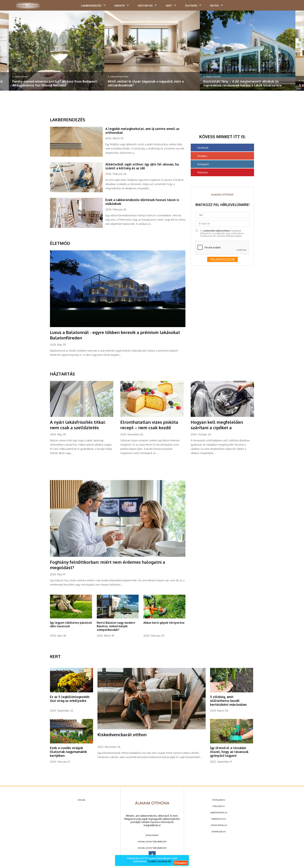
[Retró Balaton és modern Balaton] (118, 618)
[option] (56, 51)
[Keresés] (294, 6)
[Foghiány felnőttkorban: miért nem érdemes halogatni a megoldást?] (117, 556)
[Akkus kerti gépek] (164, 618)
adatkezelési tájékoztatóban (216, 230)
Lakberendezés (91, 5)
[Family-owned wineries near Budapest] (56, 51)
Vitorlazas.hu (218, 800)
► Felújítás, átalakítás (211, 77)
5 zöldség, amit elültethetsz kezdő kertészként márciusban (228, 700)
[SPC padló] (77, 156)
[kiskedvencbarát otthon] (151, 729)
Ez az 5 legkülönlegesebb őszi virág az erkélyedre (69, 699)
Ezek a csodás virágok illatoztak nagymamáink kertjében (68, 752)
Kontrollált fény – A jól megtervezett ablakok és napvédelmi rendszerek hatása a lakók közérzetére (242, 83)
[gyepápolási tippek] (71, 618)
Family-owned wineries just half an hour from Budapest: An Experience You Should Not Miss (54, 83)
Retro (214, 5)
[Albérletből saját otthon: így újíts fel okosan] (77, 191)
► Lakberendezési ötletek (118, 77)
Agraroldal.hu (219, 832)
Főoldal (81, 800)
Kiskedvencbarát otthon (122, 734)
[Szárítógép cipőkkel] (222, 416)
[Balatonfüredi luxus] (117, 326)
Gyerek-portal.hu (219, 825)
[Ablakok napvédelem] (247, 51)
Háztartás (145, 5)
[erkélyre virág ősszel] (71, 692)
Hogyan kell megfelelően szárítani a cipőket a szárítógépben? (217, 427)
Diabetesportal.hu (218, 813)
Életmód (191, 5)
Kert (169, 5)
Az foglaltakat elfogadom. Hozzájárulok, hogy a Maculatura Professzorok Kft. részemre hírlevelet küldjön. (222, 233)
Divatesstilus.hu (218, 819)
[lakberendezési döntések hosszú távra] (77, 227)
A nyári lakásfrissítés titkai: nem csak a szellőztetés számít (78, 427)
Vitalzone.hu (219, 806)
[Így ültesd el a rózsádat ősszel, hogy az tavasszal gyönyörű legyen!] (231, 743)
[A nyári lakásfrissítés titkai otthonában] (81, 416)
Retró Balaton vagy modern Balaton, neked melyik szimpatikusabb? (116, 626)
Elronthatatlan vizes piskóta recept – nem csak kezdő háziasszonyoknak (149, 427)
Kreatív (120, 5)
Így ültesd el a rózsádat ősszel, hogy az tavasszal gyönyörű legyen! (229, 752)
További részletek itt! (159, 861)
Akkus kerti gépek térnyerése (164, 622)
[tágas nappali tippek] (152, 51)
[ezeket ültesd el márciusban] (231, 692)
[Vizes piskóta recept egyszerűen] (152, 416)
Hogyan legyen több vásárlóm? (152, 842)
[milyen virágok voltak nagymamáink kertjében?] (71, 743)
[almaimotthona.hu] (28, 5)
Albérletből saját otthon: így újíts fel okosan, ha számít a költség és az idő (142, 166)
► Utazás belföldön (20, 77)
